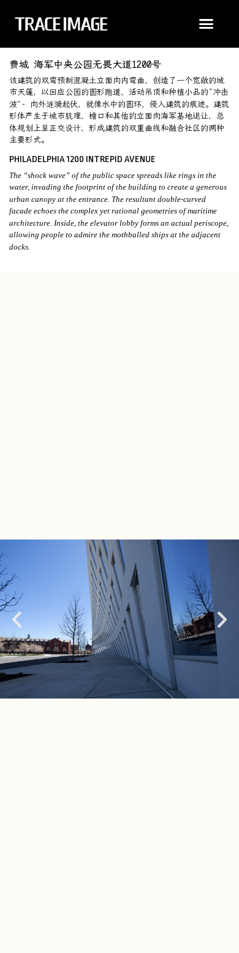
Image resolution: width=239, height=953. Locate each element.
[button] (206, 23)
